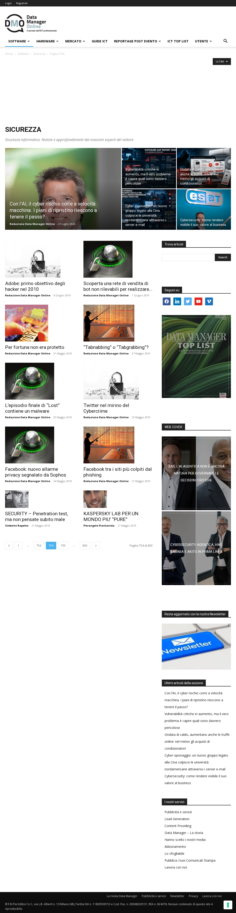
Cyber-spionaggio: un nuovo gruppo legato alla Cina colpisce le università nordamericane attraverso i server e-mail (196, 762)
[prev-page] (9, 545)
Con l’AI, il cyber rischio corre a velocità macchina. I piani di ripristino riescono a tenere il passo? (194, 700)
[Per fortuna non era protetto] (39, 323)
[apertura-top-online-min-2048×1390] (196, 356)
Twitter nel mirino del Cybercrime (106, 408)
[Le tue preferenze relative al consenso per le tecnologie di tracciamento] (228, 905)
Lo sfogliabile (174, 853)
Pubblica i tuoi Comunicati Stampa (190, 860)
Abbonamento (175, 846)
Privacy (193, 896)
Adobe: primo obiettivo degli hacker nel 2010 (35, 286)
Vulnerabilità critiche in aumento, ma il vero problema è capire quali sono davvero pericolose (197, 721)
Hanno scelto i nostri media (185, 839)
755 (63, 546)
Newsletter (177, 896)
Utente (201, 41)
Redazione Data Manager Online (32, 224)
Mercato (73, 41)
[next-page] (96, 545)
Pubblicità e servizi (178, 812)
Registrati (22, 3)
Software (17, 41)
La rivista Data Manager (122, 896)
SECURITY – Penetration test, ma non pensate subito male (36, 516)
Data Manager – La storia (184, 833)
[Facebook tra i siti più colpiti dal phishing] (118, 445)
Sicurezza (39, 54)
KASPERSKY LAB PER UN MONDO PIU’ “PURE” (111, 516)
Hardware (45, 41)
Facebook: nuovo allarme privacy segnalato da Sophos (35, 472)
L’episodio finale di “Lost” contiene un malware (32, 408)
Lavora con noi (176, 867)
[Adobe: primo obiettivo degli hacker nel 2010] (39, 259)
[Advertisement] (118, 91)
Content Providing (178, 826)
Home (9, 54)
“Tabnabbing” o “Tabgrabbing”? (116, 347)
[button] (225, 41)
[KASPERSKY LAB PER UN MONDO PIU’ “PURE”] (118, 499)
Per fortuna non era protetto (34, 347)
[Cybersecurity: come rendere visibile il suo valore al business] (204, 209)
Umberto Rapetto (16, 525)
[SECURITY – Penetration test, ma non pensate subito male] (39, 499)
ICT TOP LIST (178, 41)
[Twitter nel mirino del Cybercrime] (118, 381)
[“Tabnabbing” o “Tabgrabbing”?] (118, 323)
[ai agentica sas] (196, 473)
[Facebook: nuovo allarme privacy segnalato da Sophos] (39, 445)
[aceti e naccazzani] (196, 548)
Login (8, 3)
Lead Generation (177, 819)
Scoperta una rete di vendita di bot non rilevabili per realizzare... (118, 286)
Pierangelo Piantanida (99, 525)
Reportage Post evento (135, 41)
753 (38, 546)
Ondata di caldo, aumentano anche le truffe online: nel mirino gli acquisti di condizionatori (197, 741)
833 (85, 546)
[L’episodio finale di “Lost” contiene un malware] (39, 381)
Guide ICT (100, 41)
